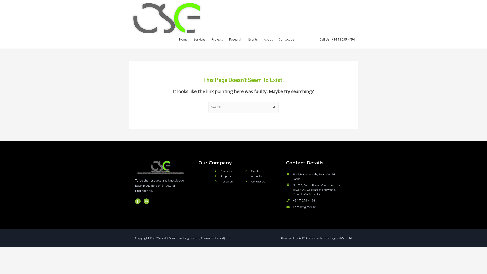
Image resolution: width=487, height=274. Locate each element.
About (268, 39)
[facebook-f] (305, 39)
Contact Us (286, 39)
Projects (217, 39)
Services (199, 39)
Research (235, 39)
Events (253, 39)
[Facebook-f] (138, 201)
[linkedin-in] (313, 39)
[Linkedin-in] (146, 201)
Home (183, 39)
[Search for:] (243, 107)
